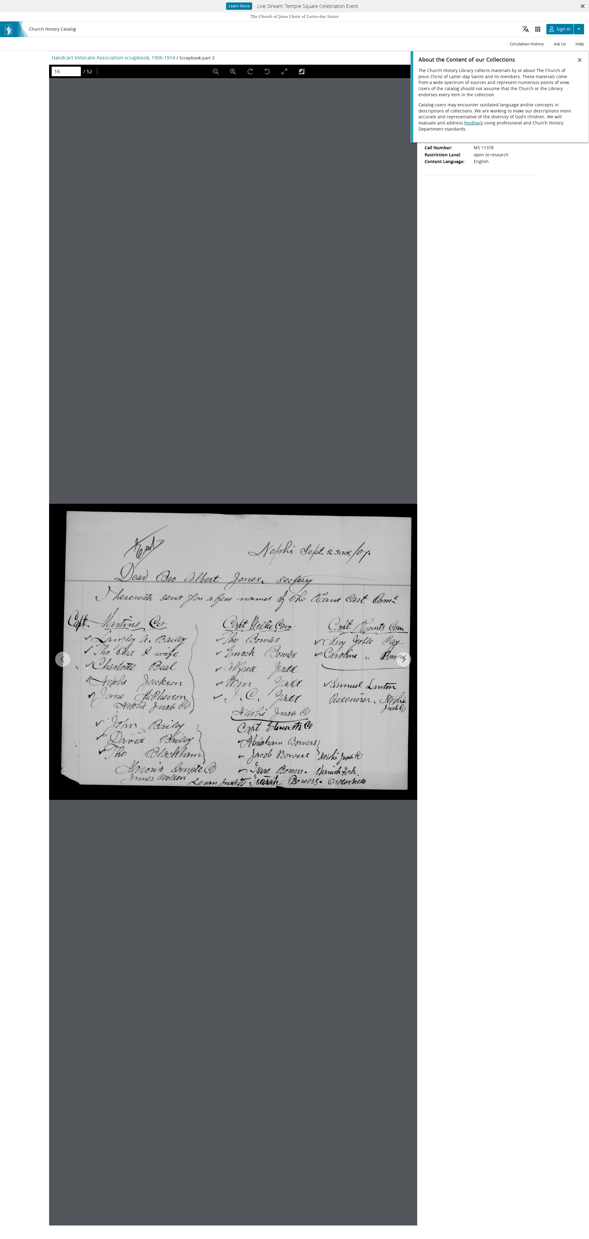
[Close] (579, 60)
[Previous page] (63, 659)
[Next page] (403, 659)
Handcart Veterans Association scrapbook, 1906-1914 (113, 57)
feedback (473, 123)
